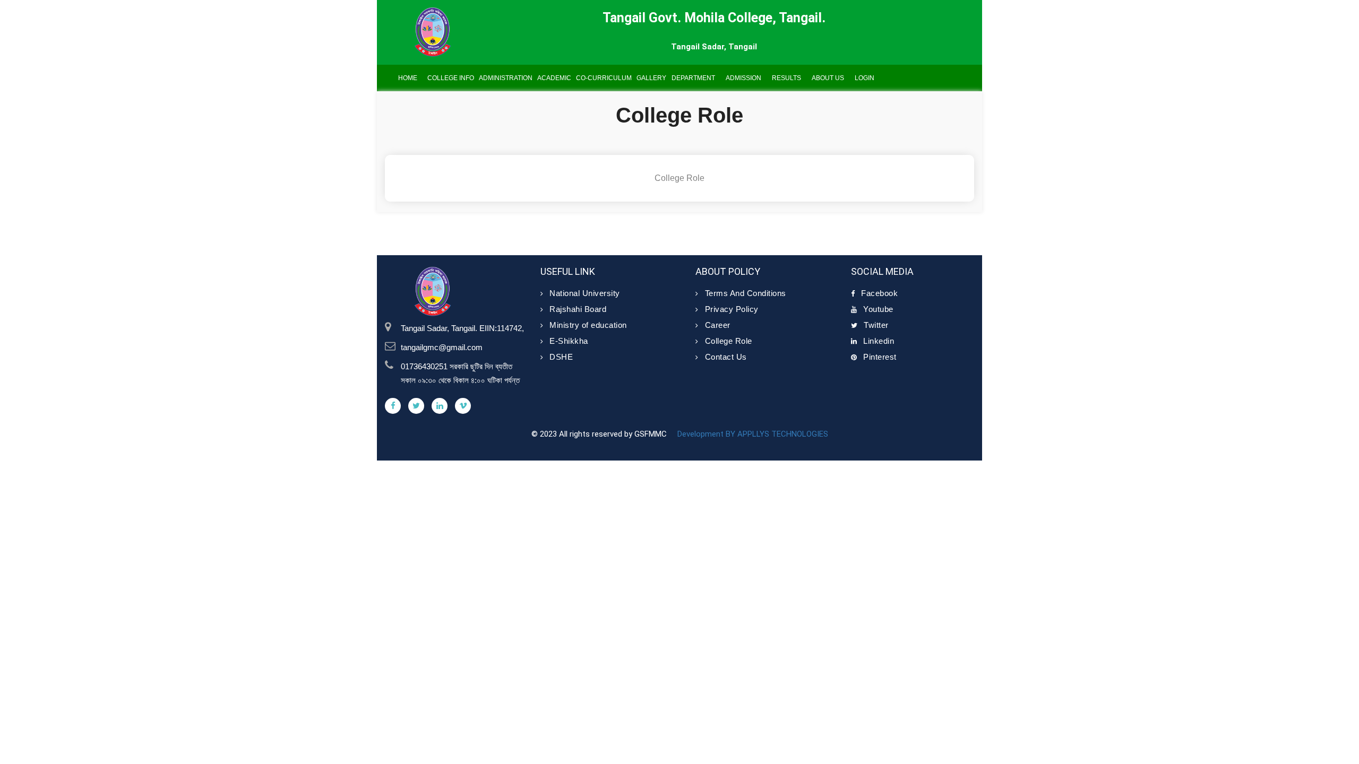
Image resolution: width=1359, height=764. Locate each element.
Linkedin (878, 340)
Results (786, 78)
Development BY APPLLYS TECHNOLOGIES (751, 434)
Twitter (876, 324)
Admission (743, 78)
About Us (828, 78)
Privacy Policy (732, 309)
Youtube (878, 309)
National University (584, 293)
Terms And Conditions (745, 293)
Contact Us (726, 356)
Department (693, 78)
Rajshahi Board (577, 309)
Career (717, 324)
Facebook (879, 293)
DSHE (561, 356)
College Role (728, 340)
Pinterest (880, 356)
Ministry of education (588, 324)
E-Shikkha (568, 340)
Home (407, 78)
